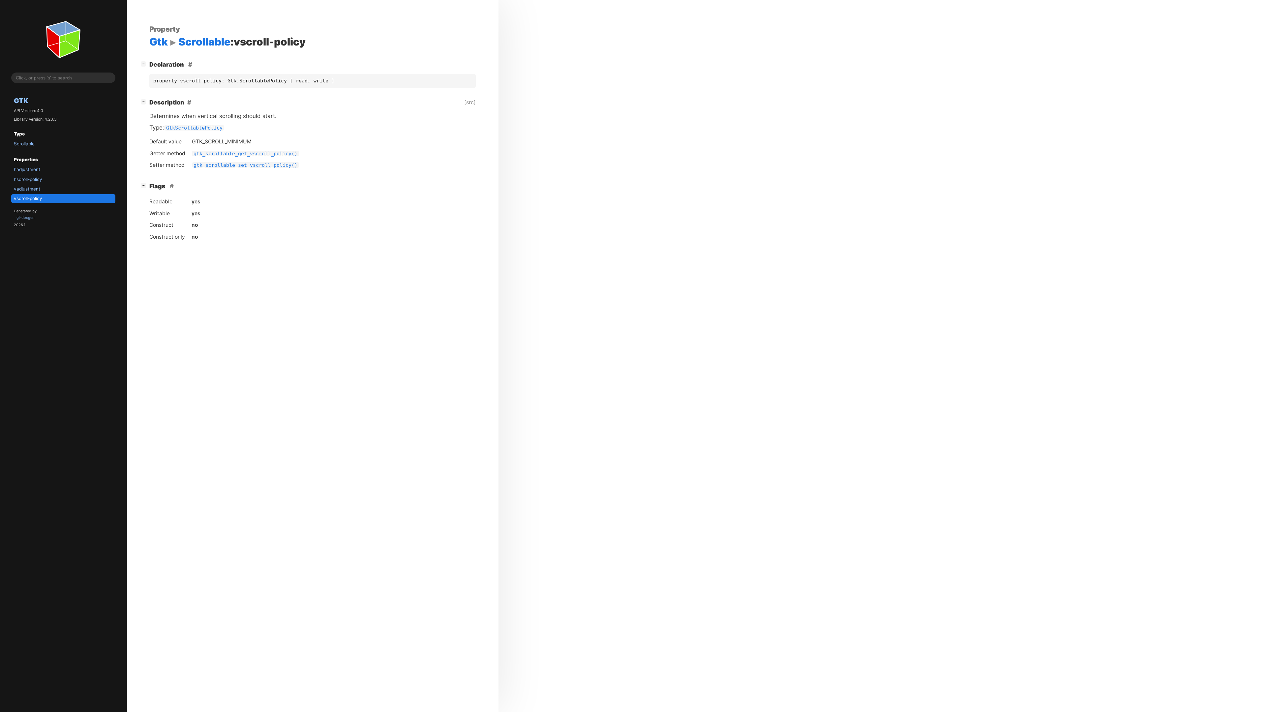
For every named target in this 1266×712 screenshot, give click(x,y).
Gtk (21, 101)
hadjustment (27, 169)
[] (144, 63)
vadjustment (27, 189)
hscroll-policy (28, 179)
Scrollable (24, 143)
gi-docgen (25, 217)
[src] (470, 102)
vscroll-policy (28, 198)
